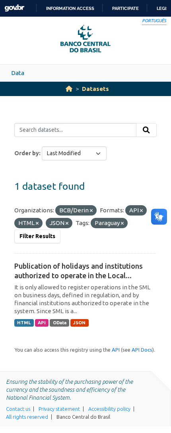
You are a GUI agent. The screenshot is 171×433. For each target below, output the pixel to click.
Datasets (95, 88)
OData (59, 322)
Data (17, 72)
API (42, 322)
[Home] (69, 88)
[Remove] (91, 210)
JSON (79, 322)
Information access (70, 8)
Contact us (18, 409)
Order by (26, 153)
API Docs (142, 349)
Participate (125, 8)
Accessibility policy (109, 409)
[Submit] (146, 130)
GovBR (14, 8)
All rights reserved (27, 417)
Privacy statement (59, 409)
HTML (24, 322)
